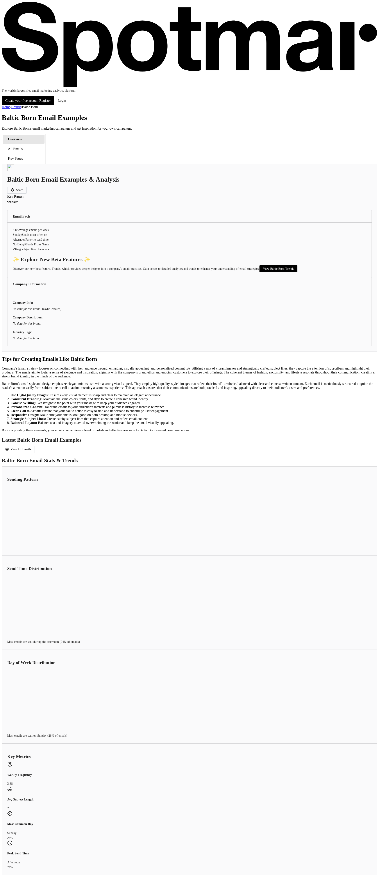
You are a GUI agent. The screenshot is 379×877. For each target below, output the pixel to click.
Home (6, 107)
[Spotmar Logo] (189, 86)
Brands (16, 107)
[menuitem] (24, 139)
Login (62, 100)
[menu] (24, 149)
